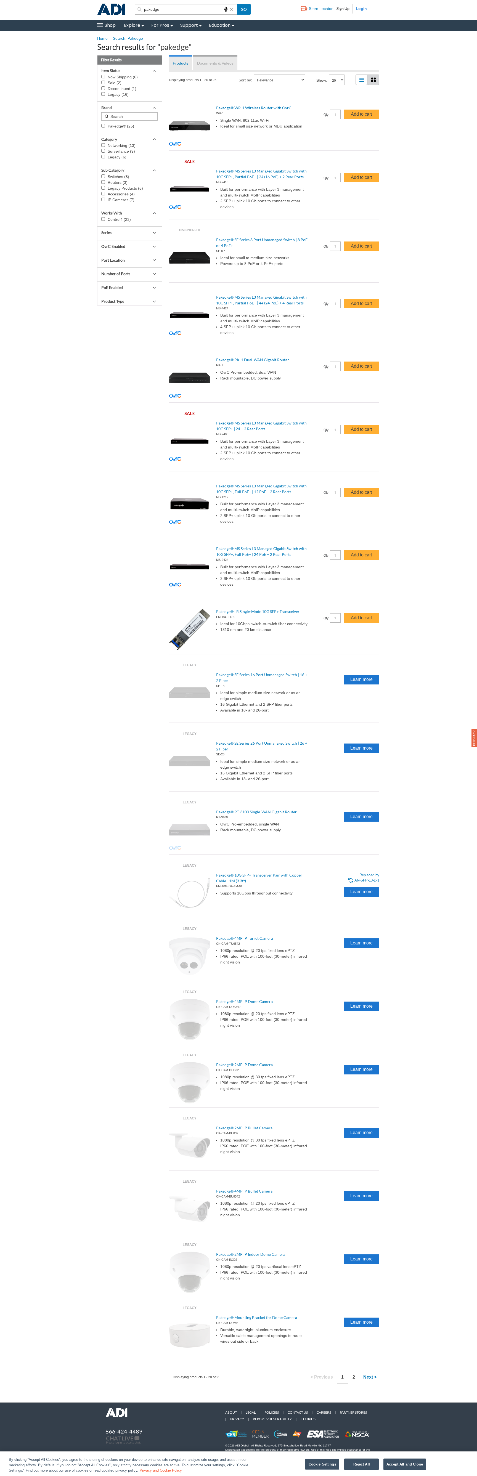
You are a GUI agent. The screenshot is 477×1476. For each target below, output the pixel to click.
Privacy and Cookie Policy (161, 1470)
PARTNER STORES (353, 1412)
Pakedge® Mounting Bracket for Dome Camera (256, 1317)
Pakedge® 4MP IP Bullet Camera (244, 1191)
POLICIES (271, 1412)
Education (219, 25)
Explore (132, 25)
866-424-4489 (123, 1431)
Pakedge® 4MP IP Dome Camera (244, 1001)
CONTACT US (298, 1412)
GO (244, 9)
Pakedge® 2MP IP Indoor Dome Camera (250, 1254)
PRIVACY (237, 1419)
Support (189, 25)
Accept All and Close (404, 1464)
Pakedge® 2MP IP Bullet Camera (244, 1127)
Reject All (361, 1464)
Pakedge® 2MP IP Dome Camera (244, 1064)
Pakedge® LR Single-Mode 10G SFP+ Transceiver (258, 611)
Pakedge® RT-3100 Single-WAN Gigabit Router (256, 811)
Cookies (308, 1419)
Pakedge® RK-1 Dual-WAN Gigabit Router (252, 359)
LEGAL (251, 1412)
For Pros (160, 25)
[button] (474, 738)
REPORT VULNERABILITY (272, 1419)
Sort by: (245, 80)
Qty (326, 115)
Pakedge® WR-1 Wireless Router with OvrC (254, 107)
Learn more (361, 679)
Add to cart (361, 114)
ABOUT (231, 1412)
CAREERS (324, 1412)
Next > (370, 1377)
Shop (110, 25)
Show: (321, 80)
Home (102, 38)
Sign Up (342, 8)
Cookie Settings (322, 1464)
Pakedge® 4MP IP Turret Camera (244, 938)
